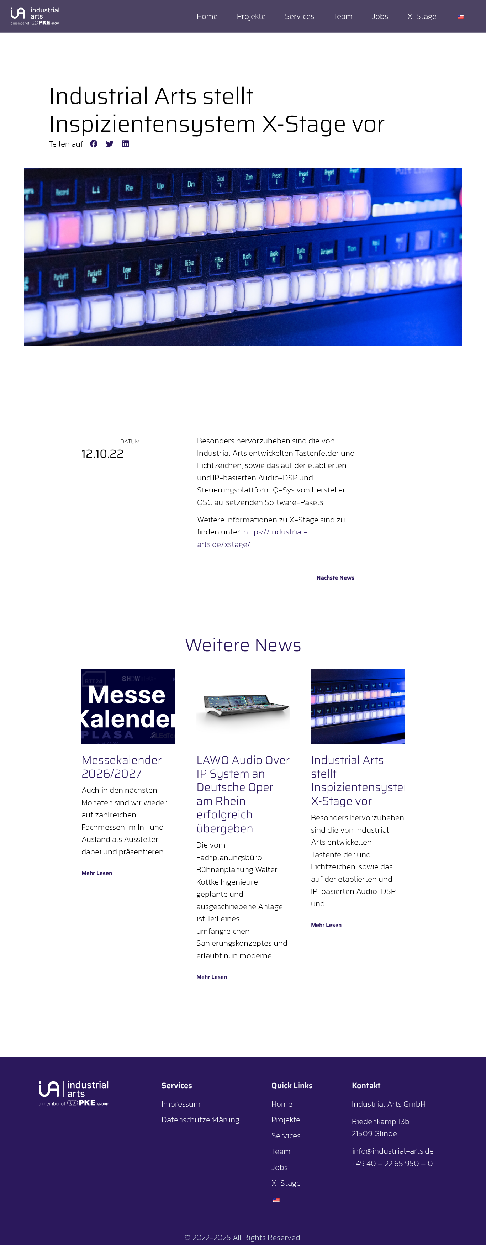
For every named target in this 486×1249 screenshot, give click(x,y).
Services (299, 16)
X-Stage (422, 16)
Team (343, 16)
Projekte (251, 16)
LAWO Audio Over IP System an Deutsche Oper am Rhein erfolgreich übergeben (243, 794)
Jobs (380, 16)
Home (207, 16)
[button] (94, 144)
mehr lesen (96, 873)
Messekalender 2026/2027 (121, 766)
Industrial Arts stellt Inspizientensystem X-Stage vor (362, 780)
